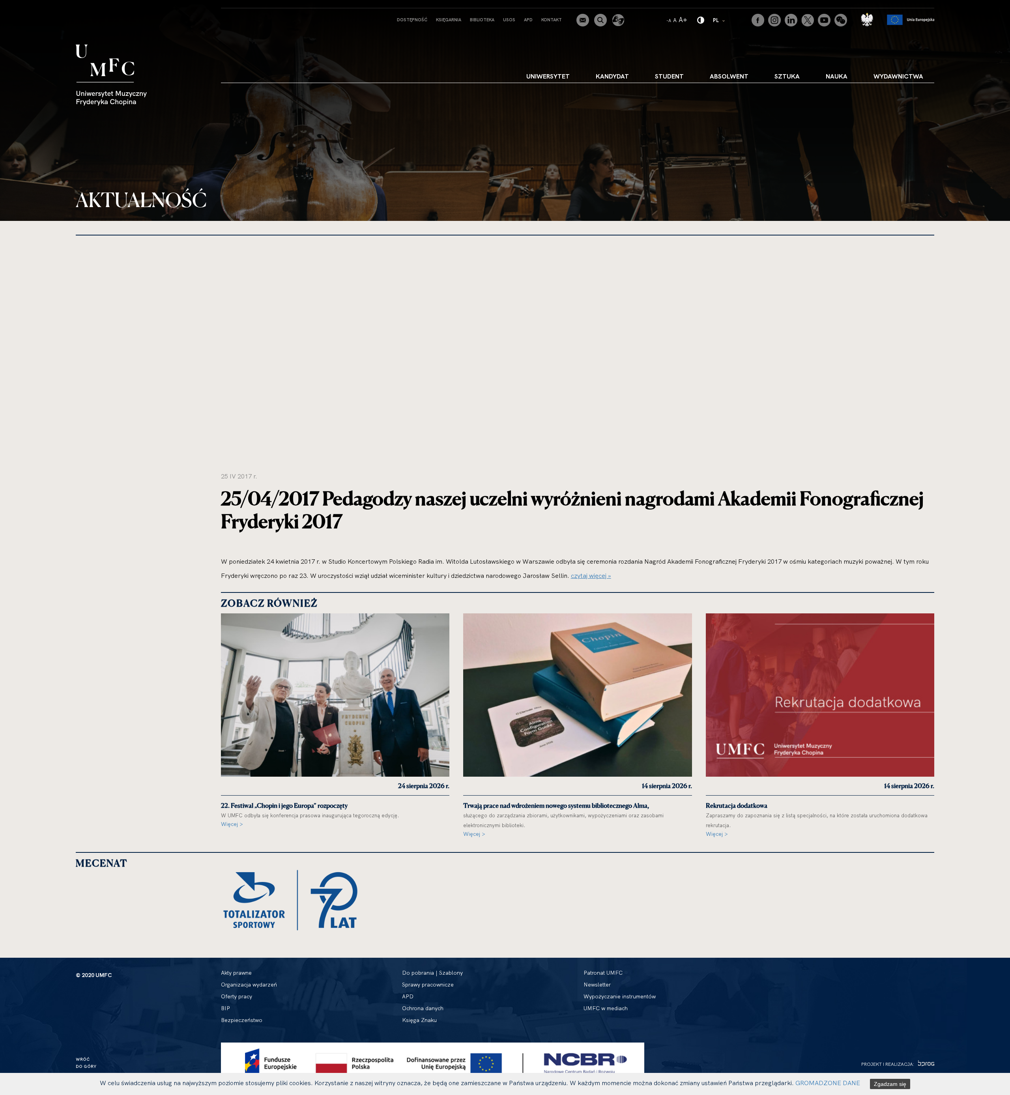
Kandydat (612, 76)
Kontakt (551, 19)
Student (669, 76)
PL (719, 20)
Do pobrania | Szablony (432, 972)
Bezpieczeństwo (241, 1020)
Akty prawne (236, 972)
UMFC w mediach (606, 1008)
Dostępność (412, 19)
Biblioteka (482, 19)
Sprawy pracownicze (428, 984)
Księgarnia (448, 19)
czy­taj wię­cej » (591, 575)
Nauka (836, 76)
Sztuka (787, 76)
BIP (225, 1008)
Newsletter (597, 984)
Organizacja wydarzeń (249, 984)
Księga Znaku (419, 1020)
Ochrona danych (422, 1008)
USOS (509, 19)
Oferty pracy (236, 996)
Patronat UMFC (603, 972)
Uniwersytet (548, 76)
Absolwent (729, 76)
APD (528, 19)
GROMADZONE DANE (827, 1083)
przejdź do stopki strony (40, 6)
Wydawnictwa (898, 76)
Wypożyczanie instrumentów (620, 996)
